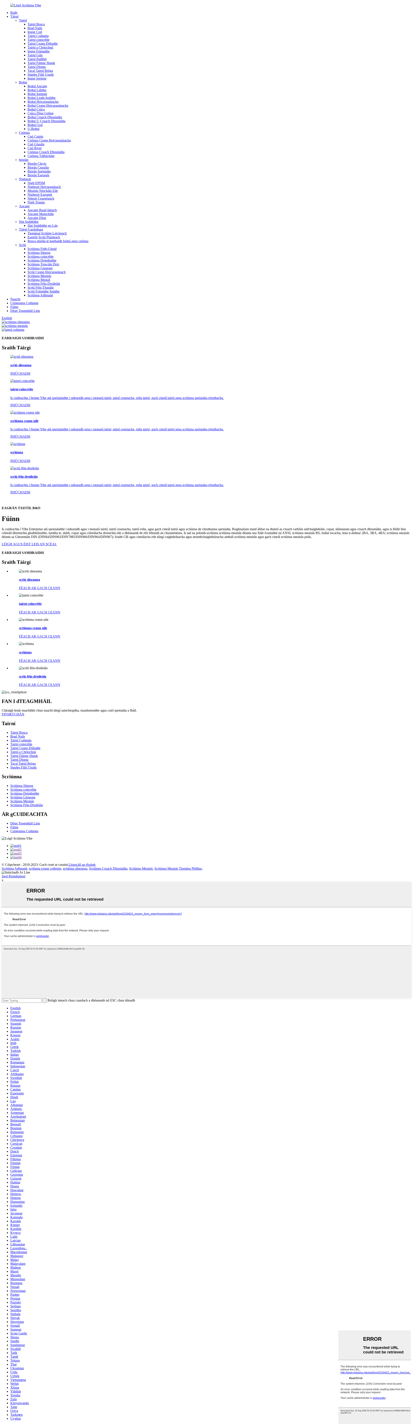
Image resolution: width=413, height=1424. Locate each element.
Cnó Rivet (35, 148)
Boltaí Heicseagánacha (43, 101)
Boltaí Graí (35, 125)
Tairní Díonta (37, 67)
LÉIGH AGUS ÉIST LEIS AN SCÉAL (29, 544)
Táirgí (14, 16)
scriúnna (25, 652)
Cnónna (24, 132)
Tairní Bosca (36, 24)
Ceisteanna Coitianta (24, 303)
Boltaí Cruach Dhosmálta (45, 117)
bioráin (23, 160)
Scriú (22, 245)
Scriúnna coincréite (41, 256)
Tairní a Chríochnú (40, 47)
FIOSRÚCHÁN (13, 714)
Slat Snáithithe (29, 221)
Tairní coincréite (38, 40)
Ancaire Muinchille (41, 214)
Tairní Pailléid (37, 59)
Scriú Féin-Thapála (41, 287)
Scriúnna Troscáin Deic (43, 264)
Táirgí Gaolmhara (31, 229)
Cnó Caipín (35, 136)
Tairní (23, 20)
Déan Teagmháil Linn (25, 311)
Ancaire (24, 206)
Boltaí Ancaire (37, 86)
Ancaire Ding (37, 218)
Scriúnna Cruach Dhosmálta (108, 868)
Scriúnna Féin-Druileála (44, 283)
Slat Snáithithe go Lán (43, 225)
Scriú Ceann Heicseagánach (47, 272)
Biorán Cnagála (38, 167)
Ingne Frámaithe (39, 51)
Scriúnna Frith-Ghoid (42, 249)
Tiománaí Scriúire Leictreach (47, 233)
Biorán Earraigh (38, 175)
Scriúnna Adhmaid (40, 295)
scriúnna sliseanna (75, 868)
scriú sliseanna (29, 579)
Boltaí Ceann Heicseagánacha (48, 105)
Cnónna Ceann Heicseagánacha (49, 140)
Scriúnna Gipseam (40, 268)
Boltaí (23, 82)
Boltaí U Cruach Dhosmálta (46, 121)
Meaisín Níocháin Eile (43, 191)
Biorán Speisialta (39, 171)
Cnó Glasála (36, 144)
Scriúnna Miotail (39, 280)
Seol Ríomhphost (13, 876)
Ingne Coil (35, 32)
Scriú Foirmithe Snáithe (44, 291)
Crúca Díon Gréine (41, 113)
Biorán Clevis (37, 163)
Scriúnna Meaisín (39, 276)
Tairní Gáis (35, 55)
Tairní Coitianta (38, 36)
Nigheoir (25, 179)
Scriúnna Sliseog (39, 252)
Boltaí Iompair (37, 94)
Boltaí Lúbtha (37, 90)
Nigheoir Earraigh (40, 194)
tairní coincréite (30, 604)
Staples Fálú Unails (41, 74)
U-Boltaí (33, 129)
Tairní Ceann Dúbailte (43, 43)
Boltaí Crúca (36, 109)
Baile (13, 12)
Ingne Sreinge (37, 78)
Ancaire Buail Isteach (42, 210)
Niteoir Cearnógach (41, 198)
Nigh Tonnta (36, 202)
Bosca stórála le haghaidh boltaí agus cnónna (58, 241)
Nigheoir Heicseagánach (44, 187)
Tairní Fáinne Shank (41, 63)
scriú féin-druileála (32, 676)
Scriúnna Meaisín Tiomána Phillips (178, 868)
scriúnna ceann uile (33, 628)
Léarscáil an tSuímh (82, 864)
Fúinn (14, 307)
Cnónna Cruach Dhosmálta (46, 152)
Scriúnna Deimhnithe (42, 260)
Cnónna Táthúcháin (41, 156)
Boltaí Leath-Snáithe (41, 98)
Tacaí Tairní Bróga (40, 70)
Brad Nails (35, 28)
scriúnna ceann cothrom (45, 868)
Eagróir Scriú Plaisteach (44, 237)
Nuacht (15, 299)
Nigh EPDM (36, 183)
